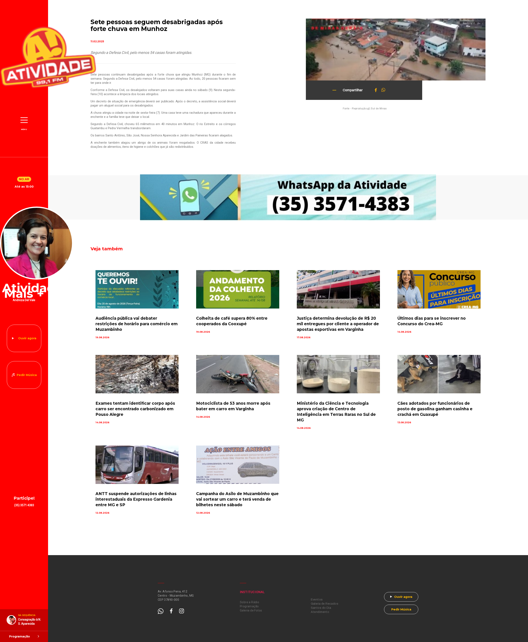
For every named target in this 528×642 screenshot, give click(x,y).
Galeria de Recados (324, 603)
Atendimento (320, 612)
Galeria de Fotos (251, 610)
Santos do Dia (321, 607)
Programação (249, 606)
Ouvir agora (27, 338)
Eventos (317, 599)
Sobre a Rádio (249, 602)
